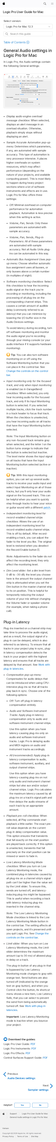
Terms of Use (22, 1136)
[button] (45, 3)
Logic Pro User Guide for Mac (23, 12)
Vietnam (5, 1128)
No (40, 1105)
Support (13, 1114)
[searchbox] (28, 33)
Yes (22, 1105)
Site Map (34, 1136)
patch (47, 507)
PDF (32, 1044)
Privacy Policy (8, 1136)
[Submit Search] (7, 34)
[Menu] (52, 3)
